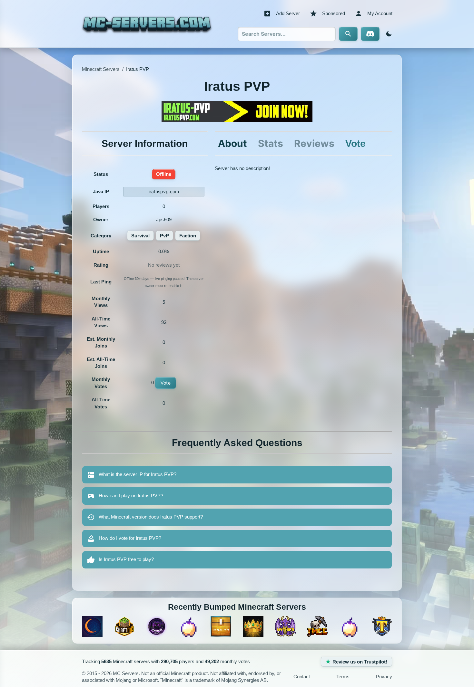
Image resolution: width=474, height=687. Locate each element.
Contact (301, 677)
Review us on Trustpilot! (359, 661)
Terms (343, 677)
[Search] (348, 34)
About (232, 143)
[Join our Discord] (370, 34)
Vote (166, 383)
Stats (270, 143)
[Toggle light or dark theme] (387, 34)
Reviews (314, 143)
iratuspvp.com (164, 191)
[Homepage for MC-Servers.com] (147, 23)
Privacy (384, 677)
